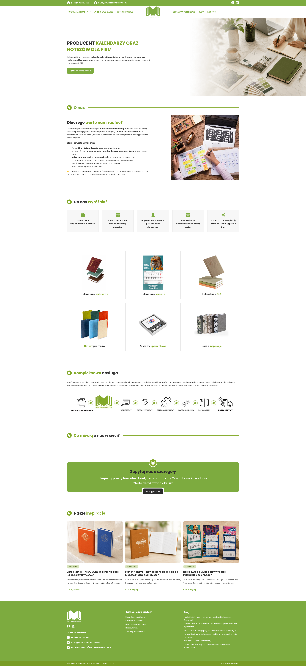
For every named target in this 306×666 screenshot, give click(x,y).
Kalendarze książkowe (135, 617)
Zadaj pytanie (153, 491)
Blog (201, 12)
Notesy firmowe (125, 12)
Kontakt (211, 12)
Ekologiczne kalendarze (136, 624)
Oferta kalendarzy (78, 12)
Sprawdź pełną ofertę (80, 70)
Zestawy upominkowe (184, 12)
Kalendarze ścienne (134, 620)
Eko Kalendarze (105, 12)
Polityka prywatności (230, 663)
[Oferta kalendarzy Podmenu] (90, 12)
